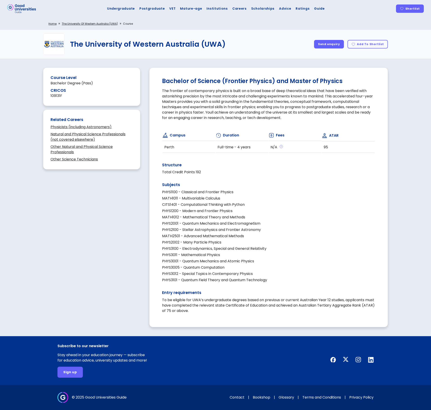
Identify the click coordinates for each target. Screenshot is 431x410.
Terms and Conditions (321, 397)
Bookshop (261, 397)
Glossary (286, 397)
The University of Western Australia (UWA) (90, 24)
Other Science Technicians (74, 159)
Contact (237, 397)
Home (52, 24)
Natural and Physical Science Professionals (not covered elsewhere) (88, 137)
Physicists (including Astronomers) (81, 126)
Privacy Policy (361, 397)
